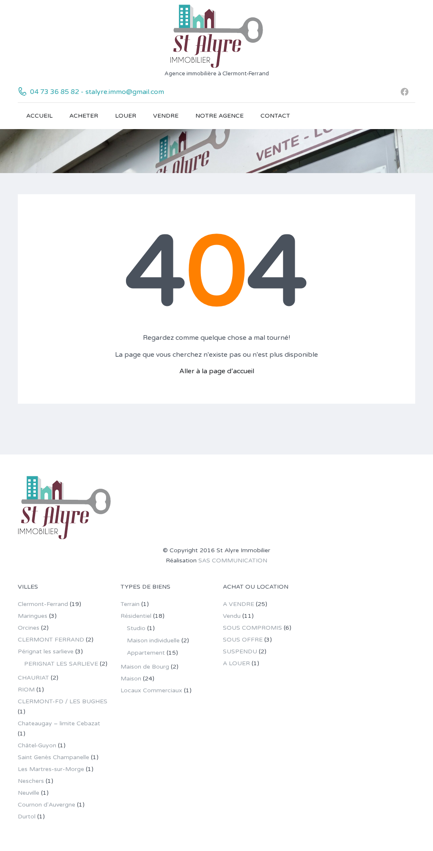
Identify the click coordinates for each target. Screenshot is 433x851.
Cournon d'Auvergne (46, 804)
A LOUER (236, 663)
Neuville (28, 792)
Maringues (32, 616)
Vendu (232, 616)
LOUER (125, 115)
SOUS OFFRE (243, 639)
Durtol (27, 816)
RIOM (26, 689)
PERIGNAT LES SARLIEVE (61, 663)
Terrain (130, 604)
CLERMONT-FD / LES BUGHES (62, 701)
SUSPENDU (240, 651)
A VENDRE (238, 604)
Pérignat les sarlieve (46, 651)
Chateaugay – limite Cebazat (59, 723)
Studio (136, 628)
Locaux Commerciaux (151, 690)
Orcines (28, 627)
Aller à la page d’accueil (216, 371)
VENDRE (165, 115)
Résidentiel (136, 616)
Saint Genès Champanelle (53, 757)
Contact (275, 115)
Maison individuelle (153, 640)
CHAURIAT (33, 677)
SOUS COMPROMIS (252, 627)
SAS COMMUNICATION (232, 560)
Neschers (31, 781)
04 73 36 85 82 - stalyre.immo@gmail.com (97, 92)
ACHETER (83, 115)
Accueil (39, 115)
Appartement (146, 652)
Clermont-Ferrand (43, 604)
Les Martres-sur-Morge (51, 769)
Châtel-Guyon (37, 745)
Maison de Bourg (145, 666)
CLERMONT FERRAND (51, 639)
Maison (131, 678)
